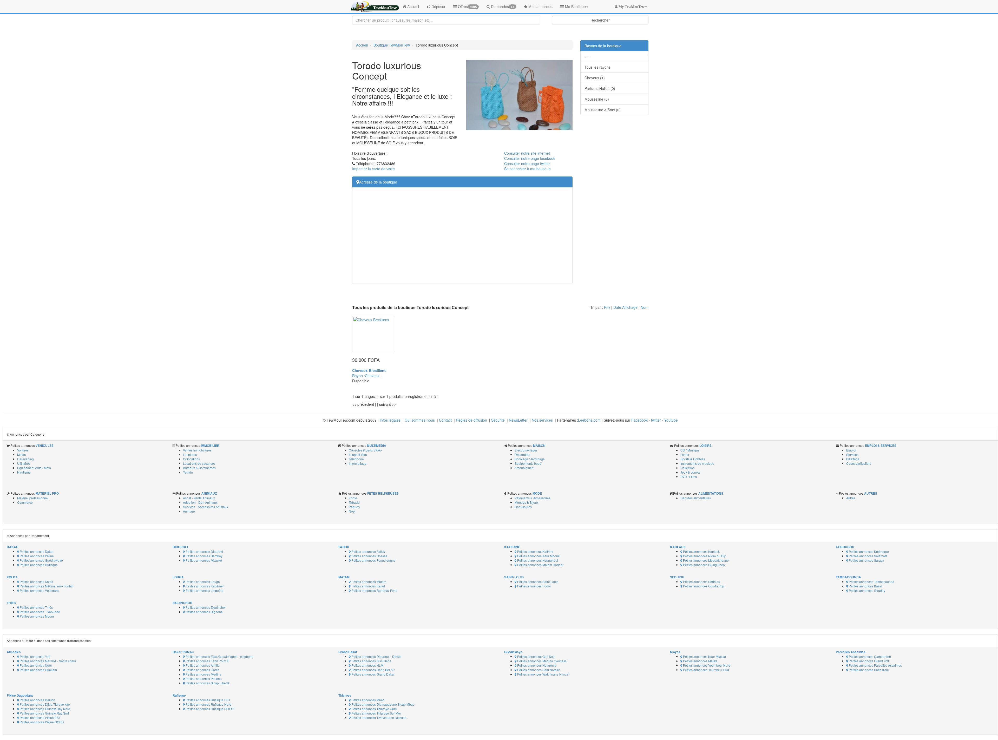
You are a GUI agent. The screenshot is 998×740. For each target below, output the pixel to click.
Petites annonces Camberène (869, 656)
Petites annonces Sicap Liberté (207, 683)
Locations (190, 454)
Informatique (357, 463)
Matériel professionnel (33, 498)
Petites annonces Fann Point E (207, 661)
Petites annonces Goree (202, 669)
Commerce (25, 502)
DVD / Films (688, 476)
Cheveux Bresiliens (369, 370)
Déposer (437, 6)
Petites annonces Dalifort (37, 700)
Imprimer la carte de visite (373, 168)
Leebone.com (589, 420)
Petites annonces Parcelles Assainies (875, 665)
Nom (644, 307)
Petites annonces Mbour (36, 616)
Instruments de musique (697, 463)
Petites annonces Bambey (203, 556)
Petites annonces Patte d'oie (868, 669)
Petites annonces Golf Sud (535, 656)
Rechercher (600, 20)
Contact (445, 420)
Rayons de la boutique (603, 45)
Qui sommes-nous (420, 420)
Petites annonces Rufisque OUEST (210, 708)
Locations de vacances (199, 463)
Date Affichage (625, 307)
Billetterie (852, 459)
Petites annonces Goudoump (703, 586)
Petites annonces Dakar (36, 551)
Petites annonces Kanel (368, 586)
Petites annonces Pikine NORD (41, 722)
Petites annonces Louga (202, 581)
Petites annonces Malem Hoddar (539, 564)
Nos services (542, 420)
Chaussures (523, 507)
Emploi (851, 450)
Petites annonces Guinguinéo (703, 564)
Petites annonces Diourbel (204, 551)
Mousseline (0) (597, 99)
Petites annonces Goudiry (866, 590)
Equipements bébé (528, 463)
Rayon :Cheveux (366, 375)
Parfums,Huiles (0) (600, 88)
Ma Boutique (575, 6)
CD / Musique (690, 450)
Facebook (639, 420)
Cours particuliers (858, 463)
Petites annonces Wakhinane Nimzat (542, 674)
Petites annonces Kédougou (868, 551)
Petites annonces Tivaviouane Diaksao (378, 717)
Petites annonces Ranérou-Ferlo (374, 590)
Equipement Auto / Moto (34, 468)
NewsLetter (518, 420)
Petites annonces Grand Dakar (373, 674)
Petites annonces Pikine (36, 556)
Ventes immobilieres (197, 450)
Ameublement (524, 468)
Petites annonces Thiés (36, 607)
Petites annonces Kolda (36, 581)
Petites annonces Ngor (35, 665)
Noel (352, 511)
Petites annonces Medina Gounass (541, 661)
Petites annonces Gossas (369, 556)
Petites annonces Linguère (204, 590)
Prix (607, 307)
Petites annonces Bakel (865, 586)
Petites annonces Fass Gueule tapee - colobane (219, 656)
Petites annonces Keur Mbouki (538, 556)
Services (852, 454)
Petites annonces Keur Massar (704, 656)
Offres (467, 6)
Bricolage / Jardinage (530, 459)
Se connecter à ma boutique (527, 168)
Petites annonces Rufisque (38, 564)
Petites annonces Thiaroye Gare (374, 708)
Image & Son (358, 454)
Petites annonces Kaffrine (534, 551)
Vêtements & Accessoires (532, 498)
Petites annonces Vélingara (39, 590)
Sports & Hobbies (692, 459)
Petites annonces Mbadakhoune (705, 560)
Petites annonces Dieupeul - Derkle (376, 656)
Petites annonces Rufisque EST (207, 700)
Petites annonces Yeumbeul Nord (706, 665)
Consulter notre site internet (527, 153)
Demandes (502, 6)
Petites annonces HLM (367, 665)
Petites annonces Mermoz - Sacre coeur (47, 661)
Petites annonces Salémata (868, 556)
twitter (656, 420)
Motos (21, 454)
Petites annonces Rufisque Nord (208, 704)
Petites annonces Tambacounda (871, 581)
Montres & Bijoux (527, 502)
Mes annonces (540, 6)
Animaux (189, 511)
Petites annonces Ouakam (38, 669)
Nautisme (24, 472)
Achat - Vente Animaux (199, 498)
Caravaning (25, 459)
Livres (684, 454)
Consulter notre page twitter (527, 163)
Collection (687, 468)
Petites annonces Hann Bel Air (373, 669)
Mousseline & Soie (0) (603, 109)
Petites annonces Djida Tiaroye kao (44, 704)
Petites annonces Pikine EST (40, 717)
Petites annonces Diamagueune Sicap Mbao (383, 704)
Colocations (191, 459)
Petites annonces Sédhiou (701, 581)
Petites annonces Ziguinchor (205, 607)
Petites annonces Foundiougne (373, 560)
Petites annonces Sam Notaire (538, 669)
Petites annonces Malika (700, 661)
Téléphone (356, 459)
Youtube (671, 420)
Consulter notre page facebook (529, 158)
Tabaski (354, 502)
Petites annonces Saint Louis (537, 581)
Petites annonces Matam (368, 581)
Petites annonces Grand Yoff (868, 661)
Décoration (522, 454)
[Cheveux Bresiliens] (373, 334)
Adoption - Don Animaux (200, 502)
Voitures (23, 450)
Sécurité (498, 420)
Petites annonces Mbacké (203, 560)
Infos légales (390, 420)
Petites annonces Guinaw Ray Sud (44, 713)
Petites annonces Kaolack (701, 551)
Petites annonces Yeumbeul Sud (705, 669)
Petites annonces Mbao (368, 700)
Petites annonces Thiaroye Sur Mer (376, 713)
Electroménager (526, 450)
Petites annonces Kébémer (204, 586)
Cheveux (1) (595, 77)
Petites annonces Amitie (202, 665)
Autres (850, 498)
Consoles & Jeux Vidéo (365, 450)
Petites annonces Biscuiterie (371, 661)
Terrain (188, 472)
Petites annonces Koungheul (537, 560)
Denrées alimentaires (695, 498)
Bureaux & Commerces (199, 468)
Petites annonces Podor (533, 586)
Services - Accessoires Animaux (205, 507)
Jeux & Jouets (690, 472)
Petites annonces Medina (203, 674)
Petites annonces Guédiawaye (41, 560)
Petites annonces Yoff (34, 656)
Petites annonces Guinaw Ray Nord (44, 708)
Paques (354, 507)
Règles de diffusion (471, 420)
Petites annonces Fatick (368, 551)
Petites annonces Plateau (203, 678)
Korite (353, 498)
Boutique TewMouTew (391, 45)
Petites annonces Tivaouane (39, 612)
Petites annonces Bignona (204, 612)
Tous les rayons (597, 67)
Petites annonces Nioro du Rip (704, 556)
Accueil (412, 6)
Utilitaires (23, 463)
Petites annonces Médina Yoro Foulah (46, 586)
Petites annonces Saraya (866, 560)
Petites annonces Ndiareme (536, 665)
